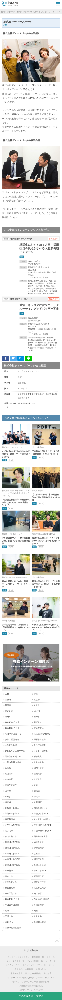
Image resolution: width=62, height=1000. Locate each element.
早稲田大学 (39, 905)
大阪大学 (38, 779)
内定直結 (9, 711)
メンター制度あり (42, 751)
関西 (36, 910)
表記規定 (48, 973)
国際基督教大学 (41, 836)
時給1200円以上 (12, 728)
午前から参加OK (12, 813)
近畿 (36, 785)
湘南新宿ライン (41, 808)
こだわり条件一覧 (35, 961)
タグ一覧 (51, 957)
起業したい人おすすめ (15, 751)
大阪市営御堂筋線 (13, 927)
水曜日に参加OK (12, 853)
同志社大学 (39, 768)
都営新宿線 (10, 888)
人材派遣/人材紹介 (42, 819)
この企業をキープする (31, 996)
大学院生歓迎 (11, 745)
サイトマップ (28, 965)
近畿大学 (38, 774)
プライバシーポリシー (47, 965)
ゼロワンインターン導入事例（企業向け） (31, 982)
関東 (7, 910)
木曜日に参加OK (12, 859)
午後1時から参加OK (43, 825)
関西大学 (9, 774)
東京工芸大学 (11, 893)
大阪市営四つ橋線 (13, 762)
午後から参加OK (41, 813)
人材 (7, 694)
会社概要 (29, 969)
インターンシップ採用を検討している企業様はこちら (31, 977)
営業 (36, 694)
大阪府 (8, 699)
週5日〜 (37, 722)
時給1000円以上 (12, 722)
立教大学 (38, 916)
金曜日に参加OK (12, 865)
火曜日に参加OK (12, 848)
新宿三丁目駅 (40, 865)
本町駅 (8, 796)
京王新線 (9, 870)
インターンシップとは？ (18, 957)
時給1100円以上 (12, 899)
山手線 (8, 791)
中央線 (37, 796)
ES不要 (37, 711)
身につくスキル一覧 (15, 961)
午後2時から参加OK (43, 831)
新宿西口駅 (39, 876)
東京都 (37, 699)
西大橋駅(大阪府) (41, 899)
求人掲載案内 (16, 973)
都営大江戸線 (40, 882)
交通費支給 (39, 728)
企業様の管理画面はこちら (31, 986)
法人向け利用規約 (33, 973)
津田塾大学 (39, 842)
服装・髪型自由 (12, 739)
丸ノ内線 (9, 831)
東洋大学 (9, 916)
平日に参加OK (40, 870)
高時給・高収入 (12, 808)
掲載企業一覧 (38, 957)
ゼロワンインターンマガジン (31, 990)
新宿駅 (8, 768)
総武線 (37, 791)
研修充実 (38, 756)
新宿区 (8, 705)
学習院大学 (39, 848)
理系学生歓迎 (40, 739)
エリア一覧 (51, 961)
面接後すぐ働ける (13, 756)
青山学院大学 (11, 836)
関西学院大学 (11, 785)
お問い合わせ (42, 969)
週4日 (36, 716)
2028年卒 (9, 922)
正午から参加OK (12, 825)
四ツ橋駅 (38, 893)
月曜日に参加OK (12, 842)
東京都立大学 (40, 888)
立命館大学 (39, 762)
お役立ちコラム (13, 965)
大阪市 (37, 705)
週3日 (7, 716)
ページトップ (57, 941)
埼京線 (8, 802)
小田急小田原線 (12, 905)
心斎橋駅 (9, 779)
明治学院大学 (11, 882)
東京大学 (9, 876)
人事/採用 (38, 802)
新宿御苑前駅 (40, 922)
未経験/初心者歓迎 (42, 734)
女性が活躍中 (40, 745)
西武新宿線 (10, 819)
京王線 (37, 853)
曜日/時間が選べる (13, 734)
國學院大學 (39, 859)
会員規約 (18, 969)
